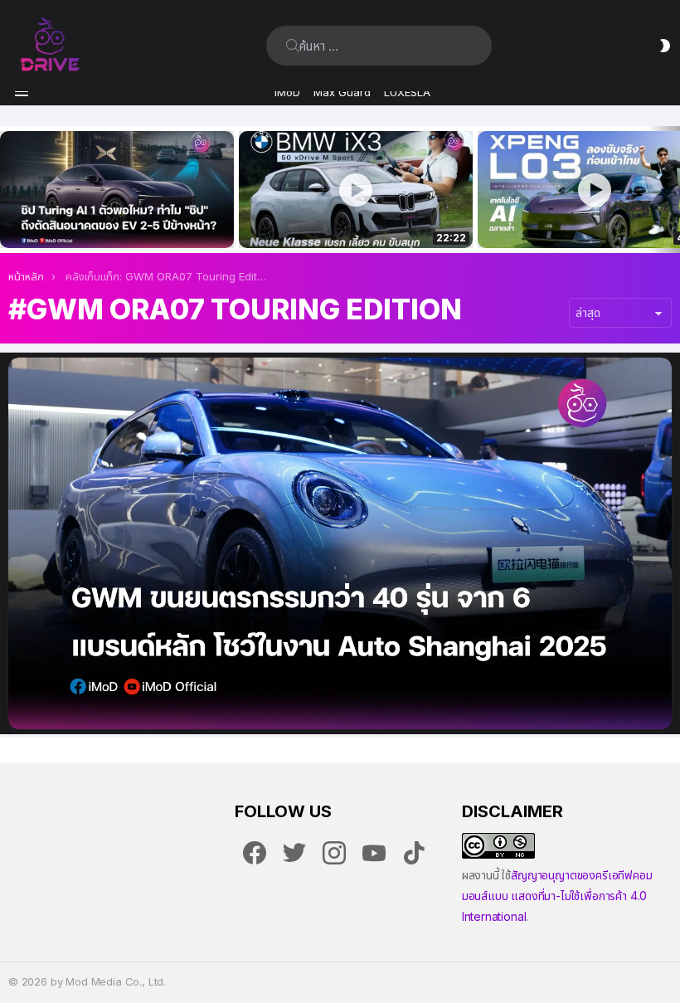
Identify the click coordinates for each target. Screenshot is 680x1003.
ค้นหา (293, 46)
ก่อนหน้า (8, 189)
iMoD (287, 92)
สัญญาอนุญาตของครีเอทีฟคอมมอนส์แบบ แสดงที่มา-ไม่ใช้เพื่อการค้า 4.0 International (557, 895)
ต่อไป (671, 189)
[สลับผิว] (665, 45)
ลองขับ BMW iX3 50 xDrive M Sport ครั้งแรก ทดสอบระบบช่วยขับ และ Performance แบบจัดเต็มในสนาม (345, 217)
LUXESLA (407, 92)
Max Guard (342, 92)
